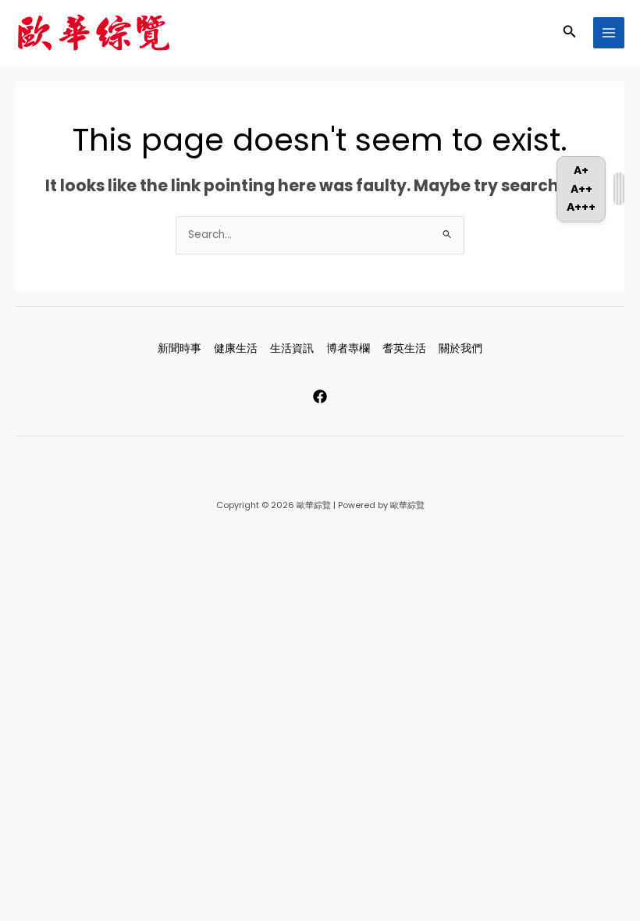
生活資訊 (292, 348)
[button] (570, 33)
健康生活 (236, 348)
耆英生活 (404, 348)
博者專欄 (348, 348)
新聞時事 (179, 348)
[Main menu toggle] (609, 33)
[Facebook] (320, 396)
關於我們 (460, 348)
